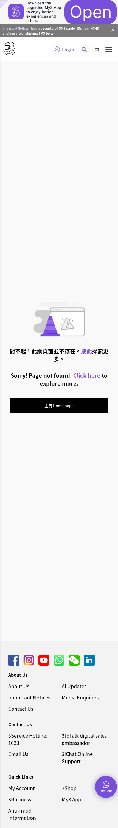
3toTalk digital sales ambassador (84, 739)
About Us (18, 686)
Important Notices (29, 697)
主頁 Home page (59, 405)
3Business (19, 799)
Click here (86, 375)
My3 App (71, 799)
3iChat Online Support (77, 757)
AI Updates (74, 686)
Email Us (18, 753)
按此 (86, 351)
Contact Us (20, 708)
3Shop (69, 787)
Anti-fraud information (22, 814)
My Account (21, 787)
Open (91, 12)
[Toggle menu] (109, 49)
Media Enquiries (80, 697)
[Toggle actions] (106, 787)
